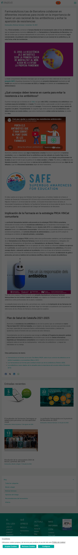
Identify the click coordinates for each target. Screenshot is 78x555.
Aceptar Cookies (11, 546)
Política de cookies (58, 542)
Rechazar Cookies (28, 546)
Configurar (46, 546)
